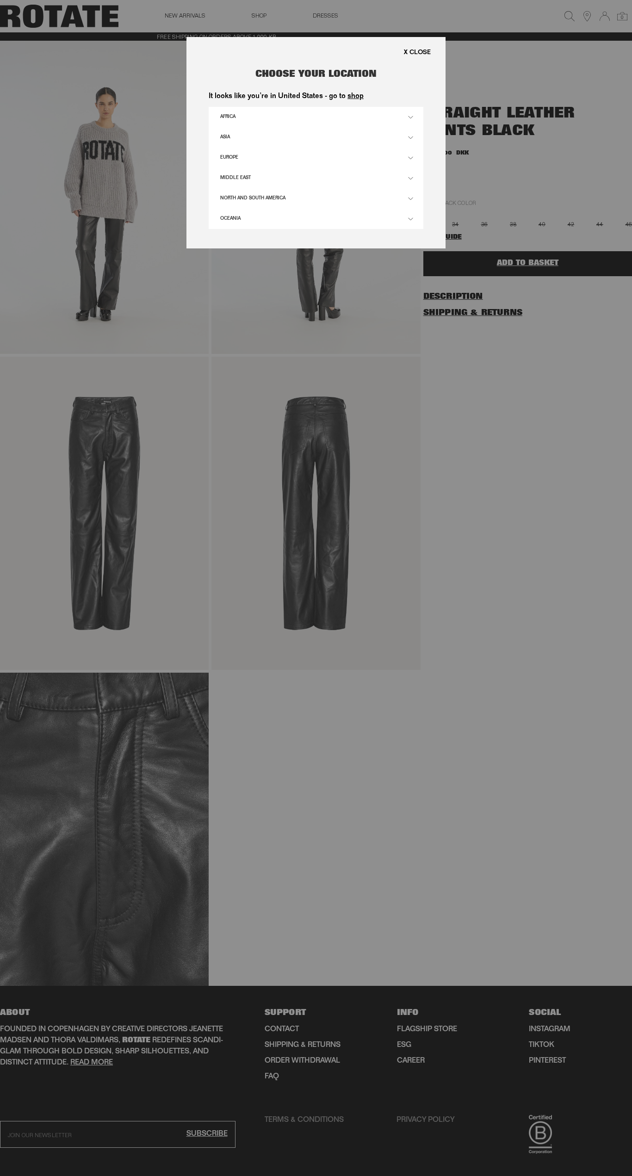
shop (355, 96)
